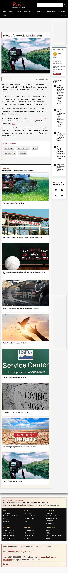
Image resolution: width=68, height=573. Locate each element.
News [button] (19, 11)
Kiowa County (23, 148)
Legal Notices (50, 523)
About (63, 15)
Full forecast (57, 74)
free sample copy (40, 118)
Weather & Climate (9, 533)
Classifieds (51, 11)
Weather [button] (40, 11)
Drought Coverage (9, 535)
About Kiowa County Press (54, 535)
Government (49, 513)
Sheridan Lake (10, 153)
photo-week (9, 148)
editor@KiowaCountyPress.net (19, 552)
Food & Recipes (29, 530)
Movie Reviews (29, 533)
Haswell (23, 153)
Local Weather (7, 538)
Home (4, 11)
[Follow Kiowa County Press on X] (56, 190)
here (27, 118)
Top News (6, 513)
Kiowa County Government (54, 516)
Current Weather (8, 530)
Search (48, 530)
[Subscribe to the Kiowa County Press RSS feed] (56, 196)
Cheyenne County (29, 516)
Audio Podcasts (29, 535)
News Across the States (10, 516)
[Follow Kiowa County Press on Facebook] (62, 190)
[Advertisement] (59, 247)
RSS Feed (48, 533)
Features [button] (61, 11)
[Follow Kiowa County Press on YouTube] (62, 196)
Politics (5, 518)
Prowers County (29, 518)
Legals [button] (4, 15)
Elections (6, 521)
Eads (35, 148)
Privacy (48, 538)
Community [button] (28, 11)
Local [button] (11, 11)
